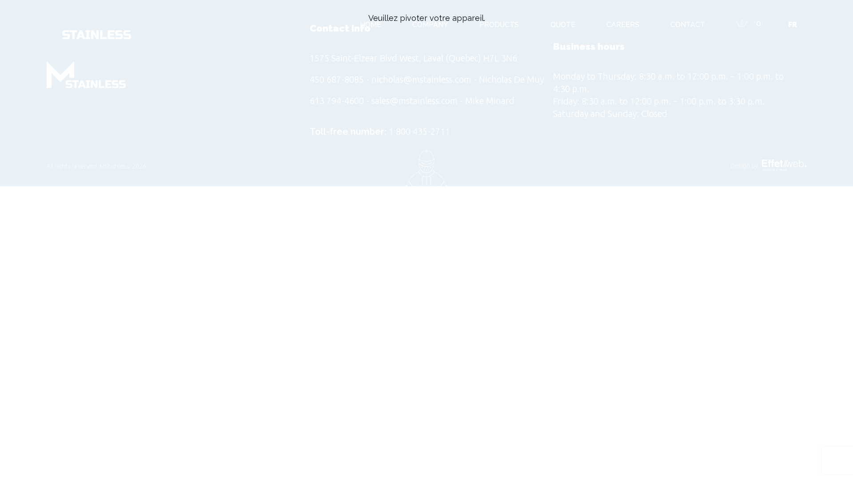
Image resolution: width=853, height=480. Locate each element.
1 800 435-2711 (419, 131)
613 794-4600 (337, 101)
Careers (622, 24)
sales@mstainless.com (414, 101)
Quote (562, 24)
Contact (687, 24)
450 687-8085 (337, 79)
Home (370, 24)
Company (430, 24)
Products (499, 24)
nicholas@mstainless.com (421, 79)
